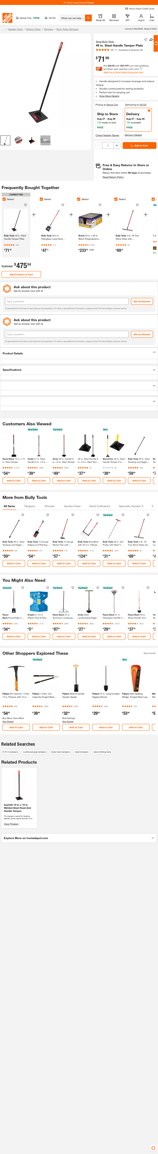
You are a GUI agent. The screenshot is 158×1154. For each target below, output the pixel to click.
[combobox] (72, 18)
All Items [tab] (9, 506)
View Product (11, 823)
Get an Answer (141, 301)
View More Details (109, 95)
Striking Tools (33, 29)
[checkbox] (4, 199)
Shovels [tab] (49, 506)
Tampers (48, 29)
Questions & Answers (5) (131, 50)
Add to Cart (141, 145)
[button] (79, 353)
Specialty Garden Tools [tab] (133, 506)
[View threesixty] (45, 140)
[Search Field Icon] (88, 18)
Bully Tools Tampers (67, 29)
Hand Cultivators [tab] (99, 506)
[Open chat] (156, 43)
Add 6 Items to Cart (21, 274)
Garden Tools (15, 29)
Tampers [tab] (29, 506)
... (3, 29)
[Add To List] (145, 39)
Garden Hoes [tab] (72, 506)
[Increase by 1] (116, 145)
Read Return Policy (113, 176)
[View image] (5, 140)
